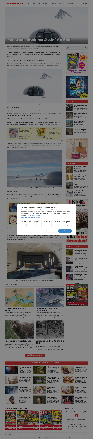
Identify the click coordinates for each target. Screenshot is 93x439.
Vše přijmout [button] (65, 231)
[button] (46, 217)
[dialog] (46, 219)
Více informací (36, 215)
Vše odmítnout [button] (50, 231)
